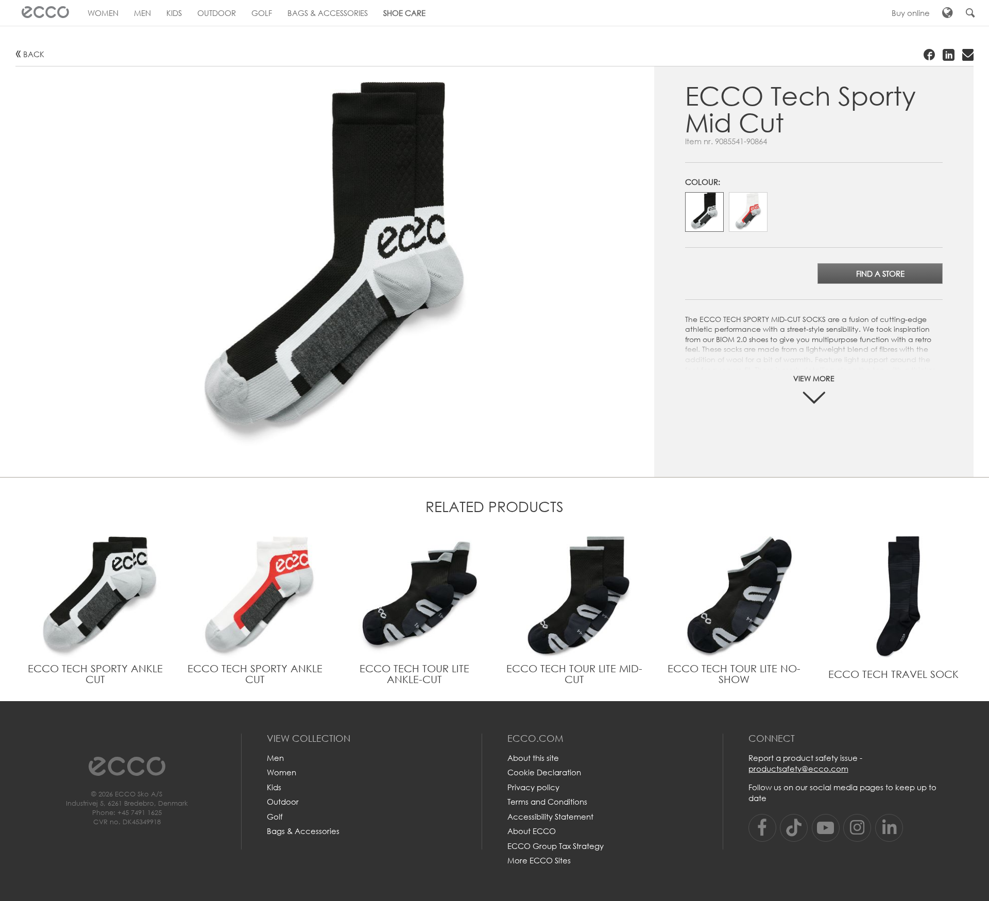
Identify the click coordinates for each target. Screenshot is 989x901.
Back (33, 54)
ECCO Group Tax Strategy (555, 846)
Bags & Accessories (303, 831)
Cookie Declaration (544, 772)
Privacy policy (533, 787)
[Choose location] (947, 13)
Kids (274, 787)
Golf (275, 816)
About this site (533, 758)
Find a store (880, 273)
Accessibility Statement (550, 816)
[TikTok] (794, 828)
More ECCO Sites (539, 860)
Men (275, 758)
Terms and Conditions (547, 801)
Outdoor (283, 801)
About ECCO (531, 831)
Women (281, 772)
